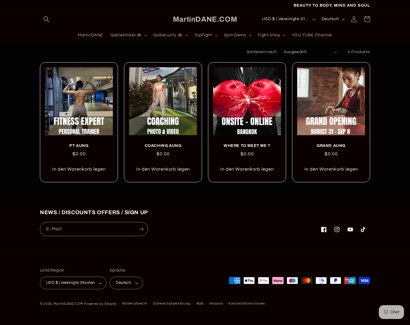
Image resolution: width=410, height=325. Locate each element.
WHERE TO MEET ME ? (247, 146)
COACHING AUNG (163, 146)
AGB (199, 303)
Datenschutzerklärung (172, 303)
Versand (216, 303)
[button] (46, 19)
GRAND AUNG (331, 146)
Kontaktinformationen (246, 303)
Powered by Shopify (100, 303)
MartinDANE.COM (68, 303)
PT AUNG (78, 146)
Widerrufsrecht (134, 303)
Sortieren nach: (262, 52)
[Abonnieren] (141, 229)
